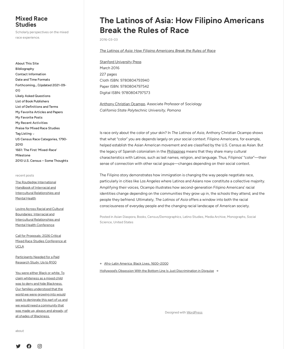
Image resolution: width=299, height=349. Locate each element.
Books (141, 217)
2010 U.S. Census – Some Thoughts (41, 161)
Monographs (236, 217)
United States (123, 222)
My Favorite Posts (29, 117)
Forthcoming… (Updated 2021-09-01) (40, 88)
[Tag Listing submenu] (33, 134)
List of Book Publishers (32, 101)
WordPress (195, 312)
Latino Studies (193, 217)
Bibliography (24, 69)
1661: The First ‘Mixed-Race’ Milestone (36, 152)
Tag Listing (23, 134)
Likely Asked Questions (32, 96)
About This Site (27, 63)
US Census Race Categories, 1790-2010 (41, 142)
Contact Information (30, 74)
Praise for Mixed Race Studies (37, 128)
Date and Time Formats (32, 80)
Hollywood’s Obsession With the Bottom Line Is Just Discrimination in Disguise (157, 271)
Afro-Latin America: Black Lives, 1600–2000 (136, 264)
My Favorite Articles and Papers (39, 112)
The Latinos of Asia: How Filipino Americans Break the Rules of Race (182, 25)
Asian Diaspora (124, 217)
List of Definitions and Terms (36, 107)
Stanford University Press (120, 62)
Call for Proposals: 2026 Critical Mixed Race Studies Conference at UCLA (40, 241)
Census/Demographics (164, 217)
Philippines (176, 151)
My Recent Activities (31, 123)
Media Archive (215, 217)
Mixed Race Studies (31, 21)
